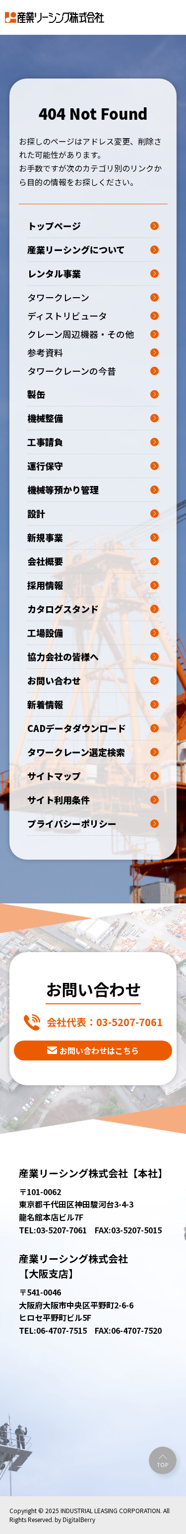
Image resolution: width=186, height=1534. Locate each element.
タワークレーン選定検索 (76, 751)
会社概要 (45, 561)
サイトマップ (54, 775)
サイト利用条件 (58, 799)
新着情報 (45, 704)
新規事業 (45, 537)
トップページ (54, 225)
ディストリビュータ (67, 315)
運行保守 (45, 465)
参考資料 (45, 352)
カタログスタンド (63, 608)
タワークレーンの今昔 (71, 370)
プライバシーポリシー (72, 823)
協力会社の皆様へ (63, 656)
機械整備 (45, 417)
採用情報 (45, 584)
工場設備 (45, 632)
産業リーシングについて (76, 249)
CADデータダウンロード (76, 728)
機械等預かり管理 (63, 489)
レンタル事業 (54, 273)
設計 (36, 513)
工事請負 (45, 441)
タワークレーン (58, 297)
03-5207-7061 (105, 1022)
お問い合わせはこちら (99, 1050)
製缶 (36, 394)
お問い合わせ (54, 680)
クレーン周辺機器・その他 (80, 333)
